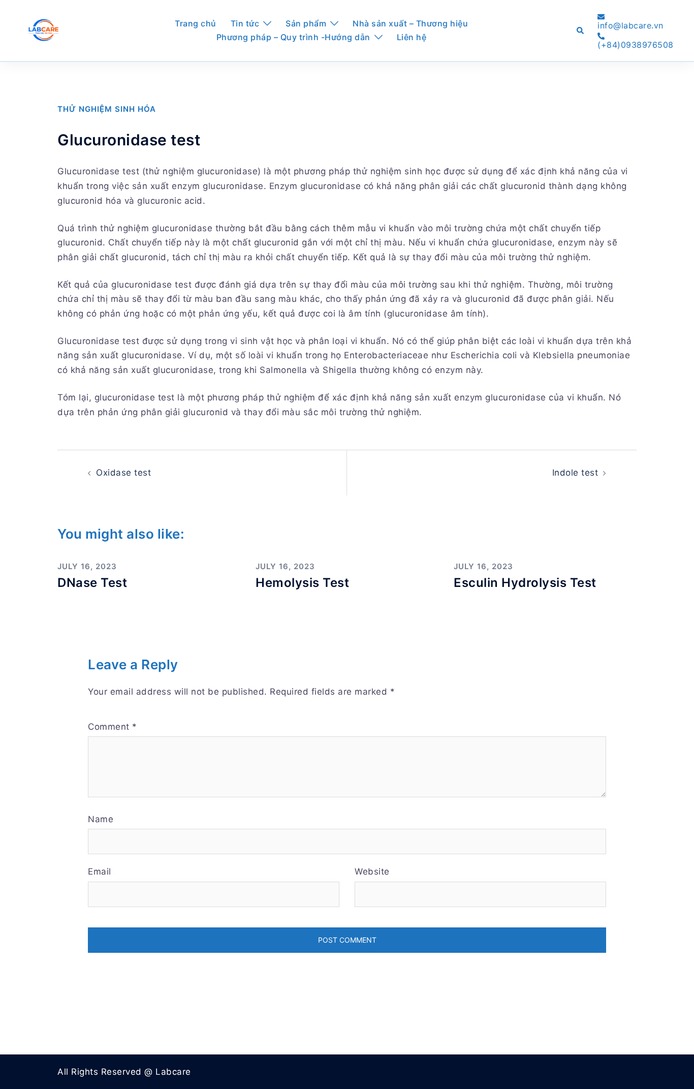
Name (100, 819)
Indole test (575, 473)
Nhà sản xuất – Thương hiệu (410, 23)
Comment (112, 727)
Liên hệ (412, 37)
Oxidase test (123, 473)
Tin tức (245, 23)
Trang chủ (195, 23)
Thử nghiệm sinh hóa (106, 109)
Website (372, 871)
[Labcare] (43, 30)
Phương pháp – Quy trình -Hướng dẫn (293, 37)
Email (99, 871)
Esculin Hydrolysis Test (525, 582)
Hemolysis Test (302, 582)
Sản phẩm (306, 23)
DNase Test (92, 582)
